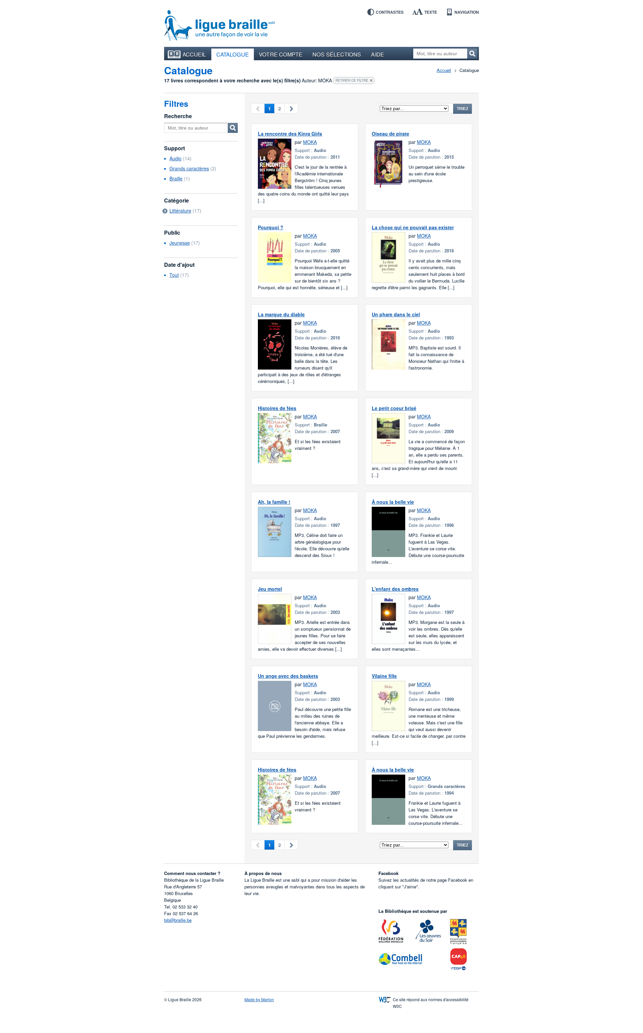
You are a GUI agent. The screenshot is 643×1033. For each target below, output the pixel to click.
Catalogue (232, 54)
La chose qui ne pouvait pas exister (413, 227)
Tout (174, 274)
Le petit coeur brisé (394, 408)
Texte (430, 12)
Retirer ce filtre (352, 80)
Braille (176, 178)
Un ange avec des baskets (288, 675)
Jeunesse (179, 242)
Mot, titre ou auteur (233, 128)
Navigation (466, 12)
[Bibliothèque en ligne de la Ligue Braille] (219, 25)
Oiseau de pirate (390, 133)
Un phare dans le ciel (396, 314)
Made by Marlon (259, 999)
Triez (462, 108)
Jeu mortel (270, 588)
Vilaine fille (384, 675)
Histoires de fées (277, 408)
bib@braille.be (178, 920)
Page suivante (291, 108)
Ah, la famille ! (274, 501)
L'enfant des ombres (395, 588)
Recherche (178, 116)
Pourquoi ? (270, 227)
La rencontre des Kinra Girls (290, 133)
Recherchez (472, 54)
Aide (377, 54)
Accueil (194, 54)
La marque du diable (281, 314)
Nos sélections (336, 54)
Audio (175, 158)
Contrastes (390, 12)
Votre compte (280, 54)
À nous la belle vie (393, 501)
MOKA (310, 142)
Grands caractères (189, 168)
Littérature (180, 210)
